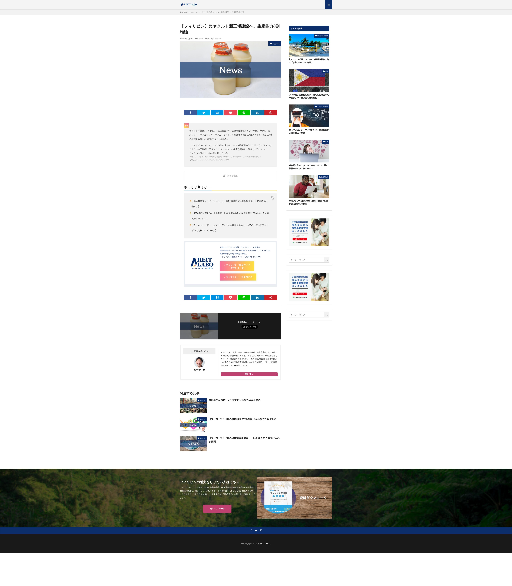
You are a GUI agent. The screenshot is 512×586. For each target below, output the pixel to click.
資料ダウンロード (217, 508)
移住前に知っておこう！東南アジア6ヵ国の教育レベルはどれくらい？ (308, 167)
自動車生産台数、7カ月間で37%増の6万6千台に (235, 399)
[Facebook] (190, 112)
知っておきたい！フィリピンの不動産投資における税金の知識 (309, 131)
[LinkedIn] (257, 112)
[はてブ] (217, 112)
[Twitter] (203, 112)
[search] (326, 260)
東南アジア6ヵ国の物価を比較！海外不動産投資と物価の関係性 (308, 202)
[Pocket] (230, 112)
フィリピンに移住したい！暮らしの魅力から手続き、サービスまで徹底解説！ (309, 96)
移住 (326, 71)
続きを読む (232, 175)
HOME (184, 12)
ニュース (194, 12)
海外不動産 (324, 177)
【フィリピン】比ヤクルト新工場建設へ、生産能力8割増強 (223, 12)
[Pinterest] (270, 112)
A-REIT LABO (264, 544)
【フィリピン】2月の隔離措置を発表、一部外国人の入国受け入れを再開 (244, 439)
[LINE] (244, 112)
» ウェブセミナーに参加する (238, 277)
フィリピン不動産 (322, 36)
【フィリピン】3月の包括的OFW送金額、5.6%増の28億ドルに (243, 419)
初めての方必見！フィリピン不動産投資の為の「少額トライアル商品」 (309, 61)
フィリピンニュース (214, 39)
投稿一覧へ (249, 374)
